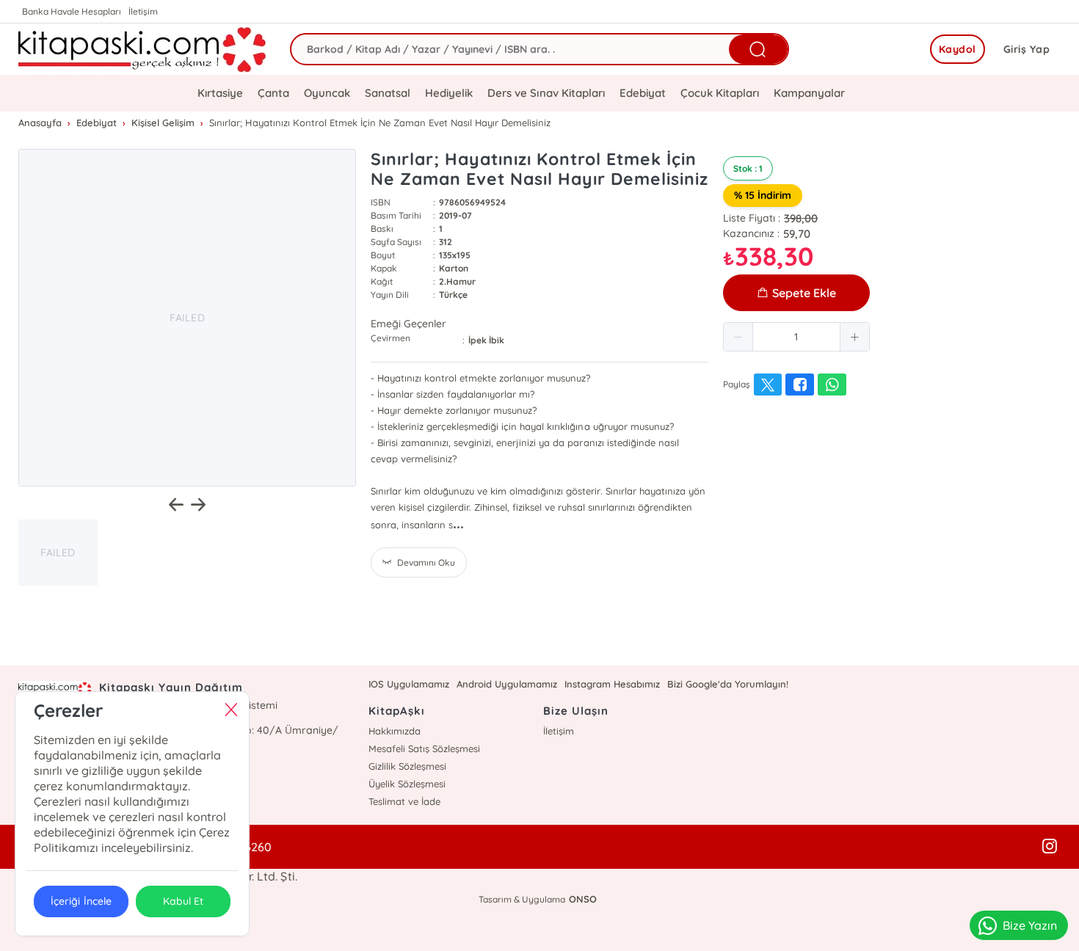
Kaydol (957, 49)
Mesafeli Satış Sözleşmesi (424, 748)
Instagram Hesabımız (612, 684)
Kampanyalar (809, 93)
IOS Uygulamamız (408, 684)
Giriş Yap (1026, 49)
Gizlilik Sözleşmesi (407, 766)
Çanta (273, 93)
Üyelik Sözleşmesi (407, 784)
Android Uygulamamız (507, 684)
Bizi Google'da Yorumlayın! (727, 684)
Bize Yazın (1030, 925)
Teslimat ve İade (404, 801)
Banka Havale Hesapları (71, 11)
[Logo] (143, 49)
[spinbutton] (796, 336)
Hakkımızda (394, 731)
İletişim (143, 11)
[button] (738, 337)
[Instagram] (1050, 846)
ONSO (583, 899)
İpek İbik (486, 340)
